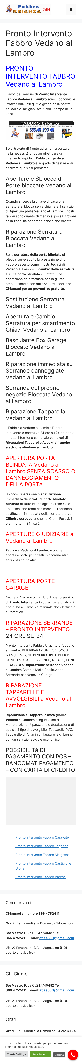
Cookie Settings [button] (16, 1054)
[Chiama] (73, 1055)
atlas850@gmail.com (56, 938)
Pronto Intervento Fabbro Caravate (42, 837)
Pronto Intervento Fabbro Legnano (41, 846)
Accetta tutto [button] (40, 1054)
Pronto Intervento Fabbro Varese (40, 877)
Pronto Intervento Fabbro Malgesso (42, 855)
